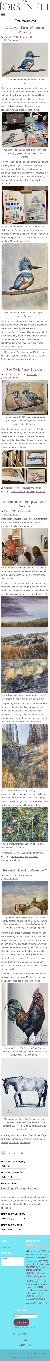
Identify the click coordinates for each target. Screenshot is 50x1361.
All (29, 1344)
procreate (30, 1287)
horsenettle (28, 37)
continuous (29, 1261)
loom (37, 1280)
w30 (32, 1299)
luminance (29, 1284)
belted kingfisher (22, 355)
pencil (45, 1284)
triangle (37, 1296)
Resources (25, 488)
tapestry (30, 1295)
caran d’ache (41, 1254)
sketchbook (44, 1290)
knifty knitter (40, 1276)
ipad (31, 1277)
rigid (36, 1287)
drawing (43, 1261)
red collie (30, 491)
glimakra (44, 1267)
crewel (36, 1261)
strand (41, 1293)
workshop (31, 359)
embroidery (31, 1264)
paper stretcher (18, 491)
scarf (37, 1290)
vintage (28, 1299)
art (12, 355)
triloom (42, 1296)
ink (28, 1276)
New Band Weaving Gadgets (19, 1188)
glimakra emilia (33, 1269)
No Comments (11, 40)
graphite (30, 1272)
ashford (33, 1251)
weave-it (29, 1303)
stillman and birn (32, 1293)
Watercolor (39, 352)
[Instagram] (23, 1)
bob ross (32, 1255)
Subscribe (21, 1322)
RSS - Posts (21, 1333)
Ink (21, 1135)
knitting (29, 1280)
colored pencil (40, 1257)
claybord (29, 1258)
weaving (40, 1302)
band (38, 1251)
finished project (43, 1264)
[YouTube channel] (26, 1)
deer (8, 1139)
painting (11, 359)
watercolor (21, 359)
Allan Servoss (17, 856)
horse (26, 1139)
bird (32, 355)
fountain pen (17, 1139)
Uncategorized (27, 352)
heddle (37, 1273)
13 (22, 1152)
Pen (25, 1135)
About (22, 1344)
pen (40, 1284)
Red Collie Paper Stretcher (24, 369)
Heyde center (31, 856)
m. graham (35, 1139)
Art (18, 352)
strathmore (14, 1142)
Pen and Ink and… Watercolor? (25, 870)
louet (44, 1281)
